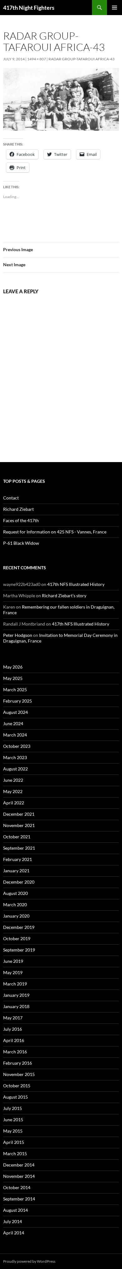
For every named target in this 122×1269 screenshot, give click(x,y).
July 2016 (12, 1029)
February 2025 (17, 700)
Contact (11, 497)
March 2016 (15, 1051)
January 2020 (16, 916)
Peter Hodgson (17, 635)
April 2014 (13, 1232)
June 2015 (13, 1119)
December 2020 (18, 882)
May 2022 (13, 791)
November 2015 (19, 1074)
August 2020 (15, 893)
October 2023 (16, 746)
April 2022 (13, 802)
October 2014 (16, 1187)
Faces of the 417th (21, 520)
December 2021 (18, 814)
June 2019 (13, 961)
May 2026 (13, 667)
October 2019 (16, 938)
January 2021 (16, 870)
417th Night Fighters (28, 7)
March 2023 (15, 757)
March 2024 (15, 734)
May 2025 (13, 678)
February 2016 (17, 1063)
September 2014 (19, 1198)
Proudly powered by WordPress (29, 1261)
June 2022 (13, 780)
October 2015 (16, 1085)
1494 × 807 (36, 59)
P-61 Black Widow (21, 543)
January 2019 (16, 995)
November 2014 (19, 1176)
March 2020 (15, 904)
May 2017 (13, 1017)
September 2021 (19, 848)
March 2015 (15, 1153)
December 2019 (18, 927)
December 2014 (18, 1164)
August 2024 (15, 712)
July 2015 (12, 1108)
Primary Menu (114, 7)
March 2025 (15, 689)
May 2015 (13, 1131)
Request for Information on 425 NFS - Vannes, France (54, 531)
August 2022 (15, 768)
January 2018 (16, 1006)
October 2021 (16, 836)
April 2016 (13, 1040)
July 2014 (12, 1221)
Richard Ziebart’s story (64, 595)
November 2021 (19, 825)
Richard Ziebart (18, 509)
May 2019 (13, 972)
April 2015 (13, 1142)
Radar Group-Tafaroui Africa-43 (81, 59)
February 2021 (17, 859)
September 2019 (19, 949)
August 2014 (15, 1210)
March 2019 (15, 983)
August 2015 (15, 1097)
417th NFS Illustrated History (75, 584)
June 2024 (13, 723)
